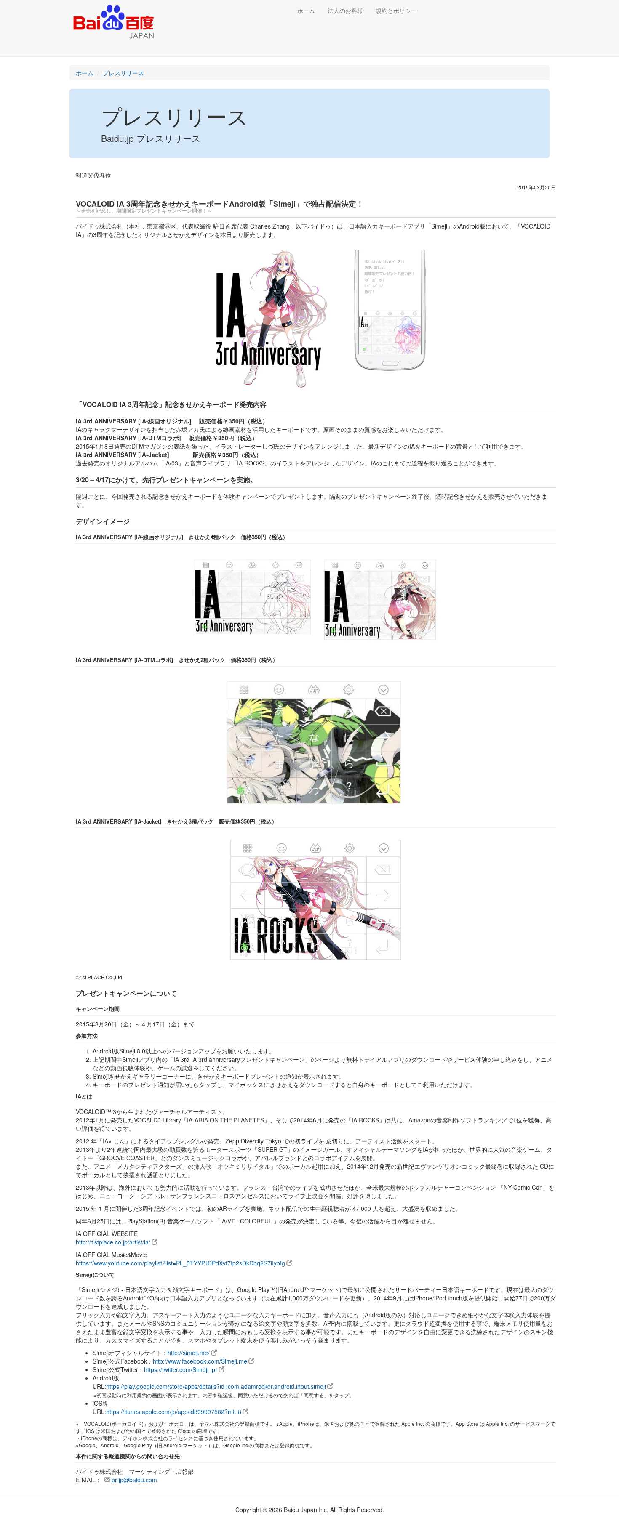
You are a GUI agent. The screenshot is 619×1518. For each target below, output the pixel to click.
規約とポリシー (396, 10)
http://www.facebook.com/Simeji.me (200, 1361)
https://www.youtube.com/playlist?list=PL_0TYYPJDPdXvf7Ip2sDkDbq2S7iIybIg (180, 1263)
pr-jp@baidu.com (134, 1479)
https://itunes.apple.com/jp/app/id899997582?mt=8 (173, 1411)
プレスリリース (123, 73)
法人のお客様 (345, 10)
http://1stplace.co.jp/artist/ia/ (113, 1242)
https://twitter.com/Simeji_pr (180, 1369)
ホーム (306, 10)
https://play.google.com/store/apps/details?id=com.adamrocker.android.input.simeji (216, 1386)
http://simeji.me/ (189, 1352)
